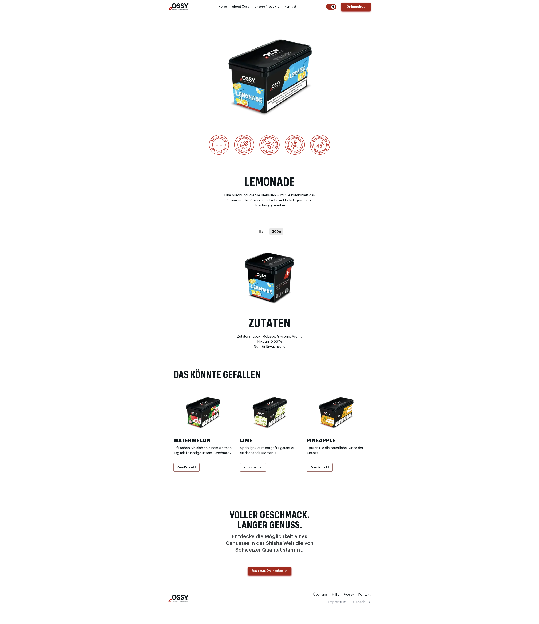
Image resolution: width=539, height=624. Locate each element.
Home (223, 6)
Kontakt (290, 6)
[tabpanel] (269, 276)
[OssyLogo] (178, 6)
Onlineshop (356, 6)
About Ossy (240, 6)
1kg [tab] (261, 231)
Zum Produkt (186, 467)
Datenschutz (360, 602)
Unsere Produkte (266, 6)
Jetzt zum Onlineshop (267, 570)
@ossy (349, 594)
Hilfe (335, 594)
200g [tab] (276, 231)
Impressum (337, 602)
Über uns (320, 594)
